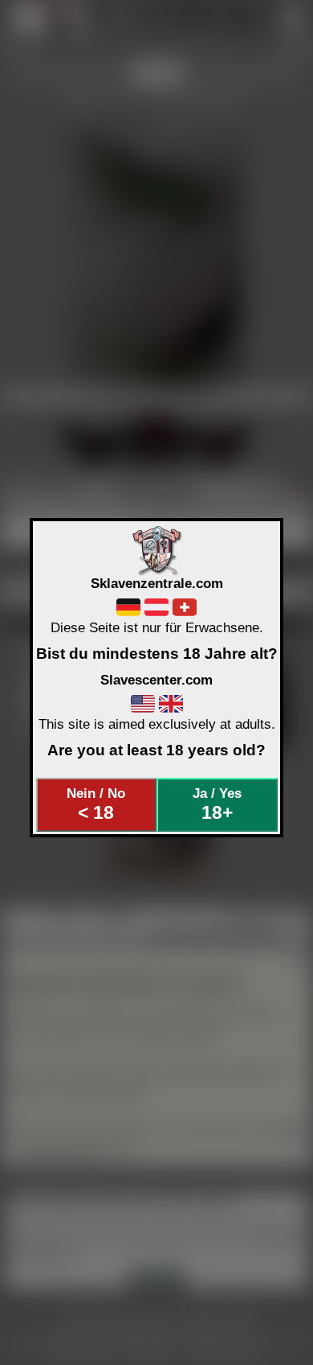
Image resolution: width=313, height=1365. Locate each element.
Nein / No (96, 804)
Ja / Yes (217, 804)
